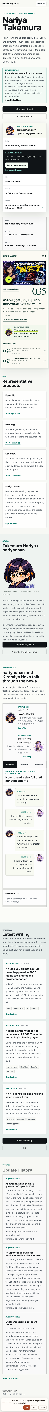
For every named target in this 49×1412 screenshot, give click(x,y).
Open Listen (11, 523)
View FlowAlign (12, 443)
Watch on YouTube (13, 319)
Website (39, 764)
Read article (11, 1014)
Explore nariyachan (13, 170)
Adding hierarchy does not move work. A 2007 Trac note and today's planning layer (24, 1034)
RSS (24, 1148)
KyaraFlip (22, 728)
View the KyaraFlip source (24, 652)
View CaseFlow (13, 475)
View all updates (11, 1378)
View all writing (24, 1140)
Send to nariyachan (16, 165)
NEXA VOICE (10, 256)
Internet (24, 764)
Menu (39, 4)
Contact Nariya (24, 116)
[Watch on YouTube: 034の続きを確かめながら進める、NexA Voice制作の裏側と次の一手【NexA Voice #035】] (24, 273)
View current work (24, 109)
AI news (10, 764)
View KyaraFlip (12, 413)
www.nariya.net (10, 3)
